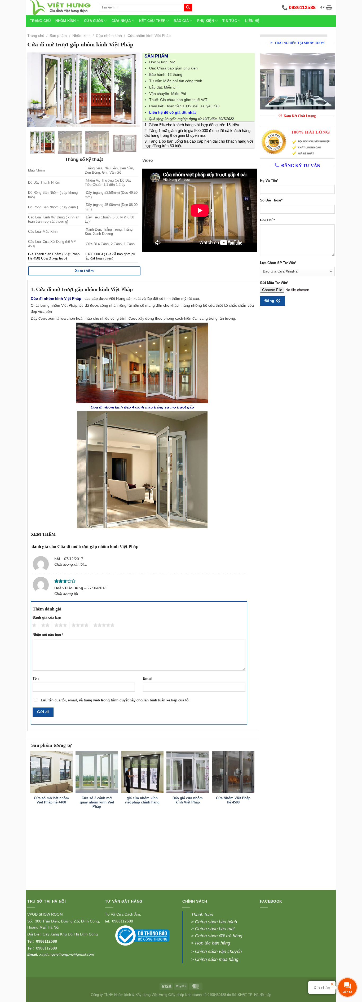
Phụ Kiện (205, 21)
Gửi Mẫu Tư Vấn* (274, 283)
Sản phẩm (58, 35)
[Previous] (36, 89)
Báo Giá (181, 21)
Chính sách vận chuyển (218, 951)
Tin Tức (229, 21)
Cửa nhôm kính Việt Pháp (149, 35)
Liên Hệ (252, 21)
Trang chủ (40, 21)
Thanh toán (202, 914)
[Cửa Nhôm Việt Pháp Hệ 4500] (233, 772)
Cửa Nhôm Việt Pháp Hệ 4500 (233, 800)
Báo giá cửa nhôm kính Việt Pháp (188, 800)
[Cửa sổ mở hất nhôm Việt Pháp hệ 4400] (51, 772)
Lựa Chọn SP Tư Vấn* (278, 263)
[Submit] (188, 8)
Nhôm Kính (65, 21)
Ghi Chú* (267, 220)
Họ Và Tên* (269, 181)
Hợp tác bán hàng (212, 943)
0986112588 (46, 941)
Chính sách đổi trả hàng (218, 935)
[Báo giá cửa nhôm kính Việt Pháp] (187, 772)
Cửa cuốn (93, 21)
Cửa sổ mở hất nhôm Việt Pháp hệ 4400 (51, 800)
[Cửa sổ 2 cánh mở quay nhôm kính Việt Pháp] (97, 772)
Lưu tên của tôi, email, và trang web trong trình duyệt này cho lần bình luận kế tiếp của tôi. (116, 700)
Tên (36, 678)
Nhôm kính (81, 35)
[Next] (130, 89)
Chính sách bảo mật (214, 928)
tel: (108, 921)
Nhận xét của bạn (48, 635)
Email (147, 678)
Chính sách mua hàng (216, 959)
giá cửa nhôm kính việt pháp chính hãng (142, 800)
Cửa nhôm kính (109, 35)
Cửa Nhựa (121, 21)
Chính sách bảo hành (216, 921)
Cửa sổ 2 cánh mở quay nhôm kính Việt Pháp (97, 802)
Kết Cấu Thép (152, 21)
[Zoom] (33, 121)
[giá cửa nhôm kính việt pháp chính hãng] (142, 772)
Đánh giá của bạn (47, 617)
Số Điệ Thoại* (271, 200)
